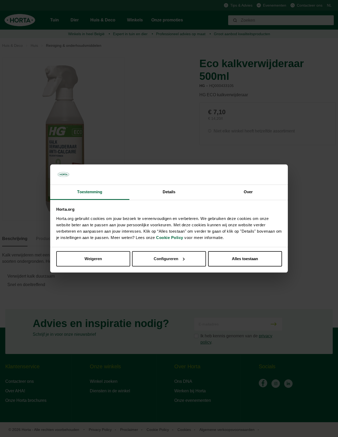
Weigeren (93, 258)
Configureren (166, 258)
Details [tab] (169, 192)
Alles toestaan (245, 258)
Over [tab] (248, 192)
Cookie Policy (169, 237)
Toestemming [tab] (89, 192)
